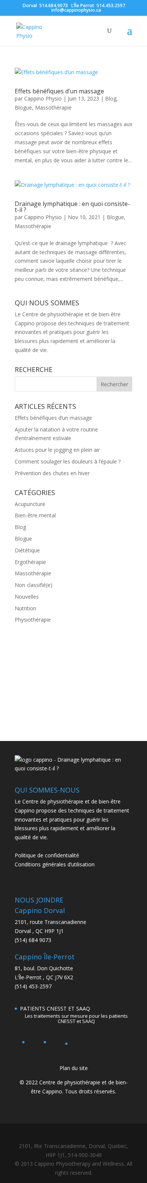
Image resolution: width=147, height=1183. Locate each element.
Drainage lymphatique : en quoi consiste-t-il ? (72, 207)
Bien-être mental (35, 515)
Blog (110, 98)
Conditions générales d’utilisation (55, 864)
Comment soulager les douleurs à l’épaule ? (68, 461)
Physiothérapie (33, 619)
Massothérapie (53, 107)
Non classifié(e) (33, 584)
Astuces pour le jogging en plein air (57, 449)
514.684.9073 (53, 5)
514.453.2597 (110, 5)
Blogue (23, 107)
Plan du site (74, 1068)
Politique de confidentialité (47, 855)
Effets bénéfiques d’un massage (59, 91)
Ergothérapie (30, 562)
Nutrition (25, 608)
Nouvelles (27, 596)
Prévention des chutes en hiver (52, 473)
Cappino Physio (43, 98)
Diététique (27, 550)
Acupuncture (30, 504)
